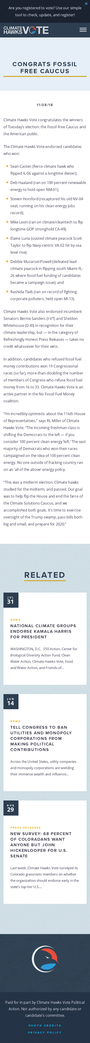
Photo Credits (45, 1025)
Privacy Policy (45, 1032)
